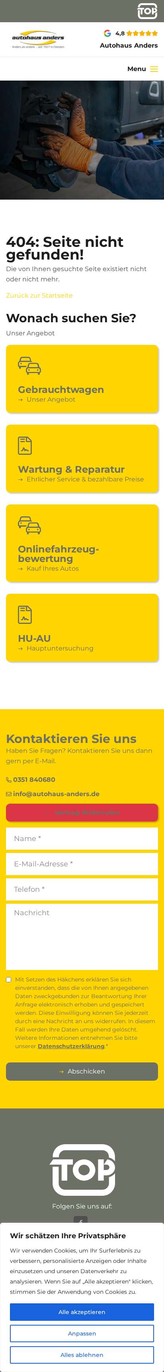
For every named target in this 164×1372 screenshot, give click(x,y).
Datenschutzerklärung (71, 1046)
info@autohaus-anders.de (56, 794)
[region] (82, 1297)
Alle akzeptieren (82, 1312)
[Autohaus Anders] (27, 39)
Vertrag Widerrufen (86, 812)
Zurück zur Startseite (39, 295)
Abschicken (86, 1071)
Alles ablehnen (82, 1355)
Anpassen (82, 1333)
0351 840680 (34, 779)
